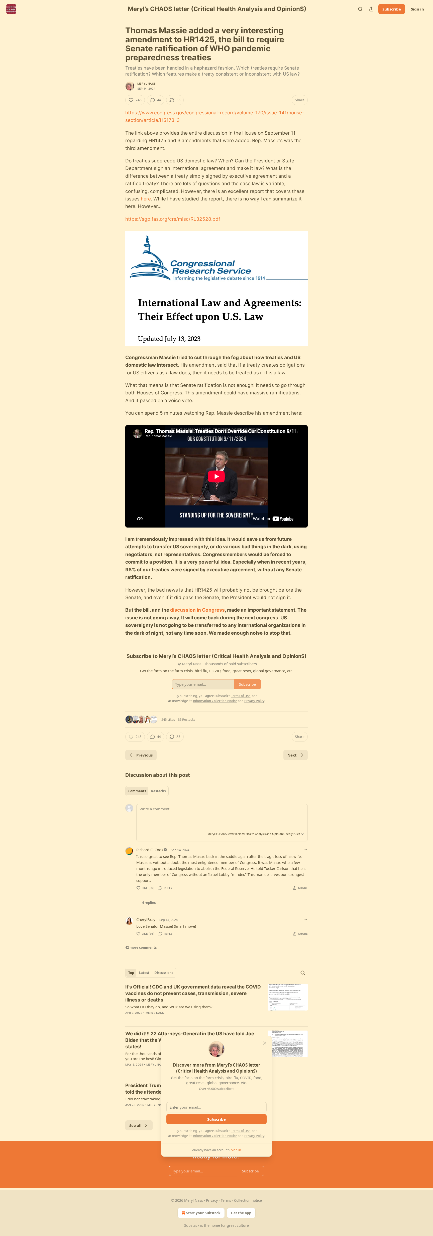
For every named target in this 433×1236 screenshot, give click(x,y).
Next (292, 755)
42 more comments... (142, 947)
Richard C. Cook (149, 849)
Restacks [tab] (158, 791)
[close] (265, 1043)
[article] (216, 1003)
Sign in (417, 9)
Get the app (241, 1212)
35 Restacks (186, 719)
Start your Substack (203, 1212)
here (145, 199)
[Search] (360, 9)
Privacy (212, 1200)
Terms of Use (240, 1130)
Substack (191, 1225)
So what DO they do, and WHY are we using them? (168, 1006)
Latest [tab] (144, 972)
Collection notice (248, 1200)
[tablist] (147, 791)
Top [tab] (131, 972)
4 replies (149, 902)
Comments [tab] (137, 791)
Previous (144, 755)
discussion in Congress (197, 610)
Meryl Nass (146, 83)
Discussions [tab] (163, 972)
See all (135, 1125)
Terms (226, 1200)
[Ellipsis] (305, 850)
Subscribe (391, 9)
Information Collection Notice (215, 1135)
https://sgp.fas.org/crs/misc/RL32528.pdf (172, 219)
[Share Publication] (371, 9)
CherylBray (145, 919)
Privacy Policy (254, 1135)
